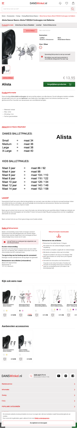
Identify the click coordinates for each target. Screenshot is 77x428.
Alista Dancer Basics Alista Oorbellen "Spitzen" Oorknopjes (8, 305)
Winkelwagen (73, 3)
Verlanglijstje (67, 3)
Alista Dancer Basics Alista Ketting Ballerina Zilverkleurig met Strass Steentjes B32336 (41, 305)
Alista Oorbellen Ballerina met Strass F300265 (24, 350)
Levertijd (38, 25)
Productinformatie (7, 25)
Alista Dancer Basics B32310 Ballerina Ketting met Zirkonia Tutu (57, 305)
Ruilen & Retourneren (49, 25)
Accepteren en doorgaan (38, 423)
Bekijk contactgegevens (42, 418)
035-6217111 (40, 375)
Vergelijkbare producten (56, 84)
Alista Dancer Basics (64, 39)
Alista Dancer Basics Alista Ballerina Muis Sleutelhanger (24, 305)
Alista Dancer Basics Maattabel (24, 25)
